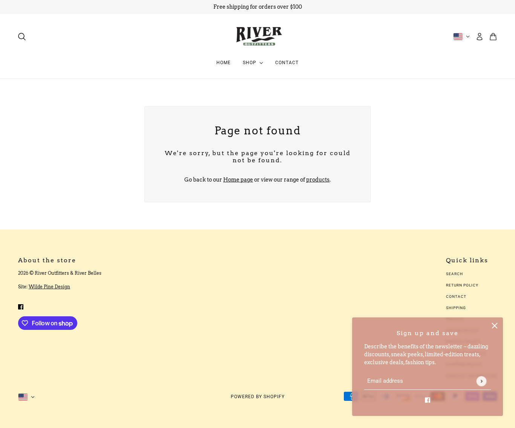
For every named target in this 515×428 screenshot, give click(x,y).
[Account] (479, 36)
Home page (238, 180)
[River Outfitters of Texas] (258, 36)
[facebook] (427, 400)
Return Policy (462, 285)
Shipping (456, 308)
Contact (456, 296)
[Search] (22, 36)
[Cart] (493, 36)
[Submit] (481, 381)
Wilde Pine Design (49, 286)
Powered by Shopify (258, 396)
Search (454, 274)
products (318, 180)
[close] (494, 325)
